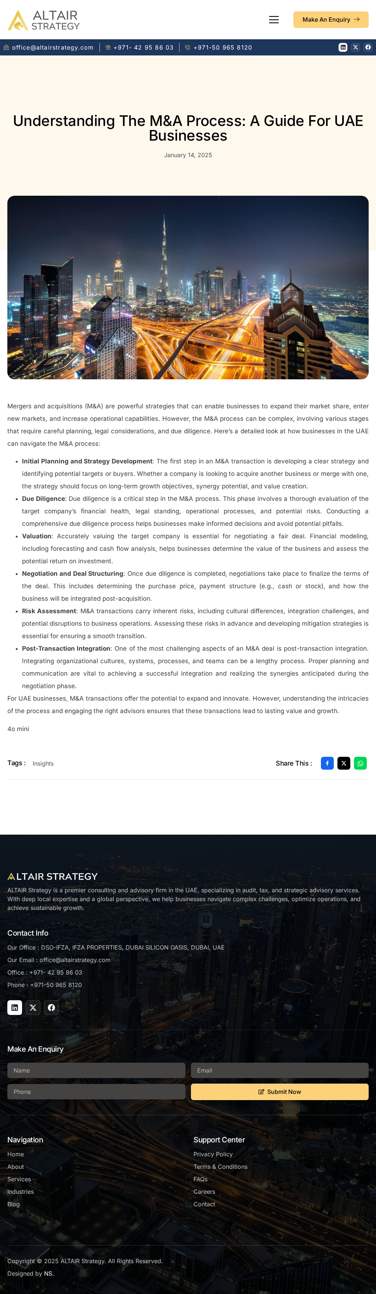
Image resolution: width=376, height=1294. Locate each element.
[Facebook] (368, 47)
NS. (49, 1273)
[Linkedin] (343, 47)
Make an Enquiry (326, 19)
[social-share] (327, 763)
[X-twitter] (355, 47)
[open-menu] (274, 20)
